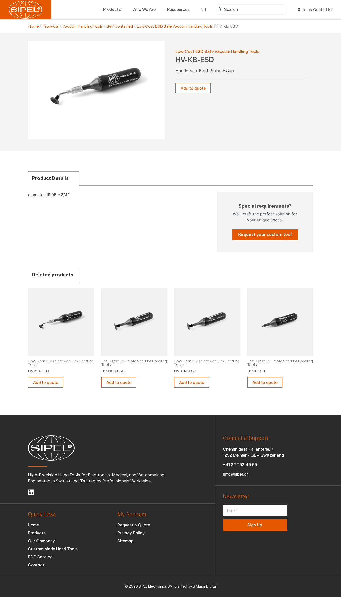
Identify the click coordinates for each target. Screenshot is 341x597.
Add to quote (193, 88)
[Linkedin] (31, 492)
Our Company (41, 541)
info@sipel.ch (236, 474)
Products (51, 26)
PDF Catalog (40, 557)
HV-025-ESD (113, 371)
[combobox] (251, 9)
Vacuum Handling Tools (82, 26)
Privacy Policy (131, 533)
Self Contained (120, 26)
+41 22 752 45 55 (240, 465)
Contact (36, 565)
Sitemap (125, 541)
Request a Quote (133, 525)
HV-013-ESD (185, 371)
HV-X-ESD (256, 371)
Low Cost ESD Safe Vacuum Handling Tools (175, 26)
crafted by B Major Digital (195, 586)
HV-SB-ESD (38, 371)
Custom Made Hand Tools (53, 549)
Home (33, 26)
